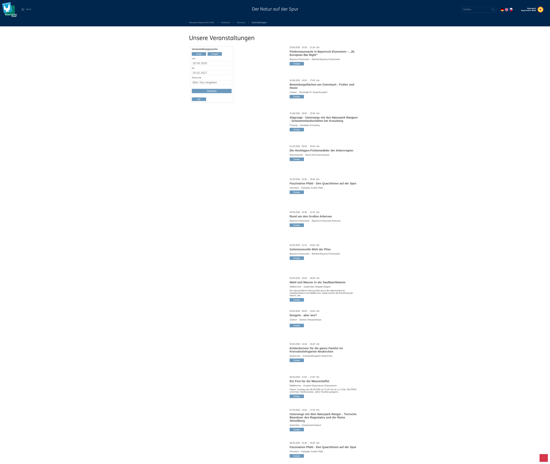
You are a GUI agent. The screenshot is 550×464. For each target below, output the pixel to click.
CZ (511, 9)
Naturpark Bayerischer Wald (201, 23)
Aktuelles (241, 23)
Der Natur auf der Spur (275, 9)
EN (506, 9)
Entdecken (225, 23)
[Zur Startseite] (9, 9)
